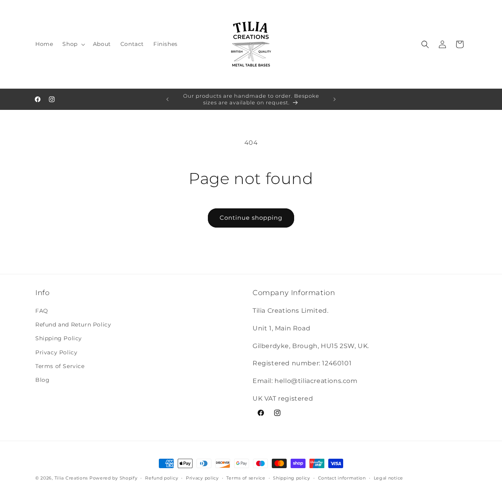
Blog (42, 379)
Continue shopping (251, 217)
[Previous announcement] (167, 99)
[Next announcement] (334, 99)
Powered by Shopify (113, 478)
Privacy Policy (56, 352)
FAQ (41, 310)
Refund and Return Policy (73, 324)
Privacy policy (202, 478)
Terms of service (245, 478)
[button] (73, 44)
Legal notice (388, 478)
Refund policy (161, 478)
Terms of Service (60, 366)
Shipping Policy (58, 338)
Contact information (342, 478)
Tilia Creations (72, 478)
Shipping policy (291, 478)
